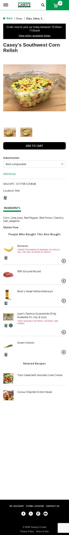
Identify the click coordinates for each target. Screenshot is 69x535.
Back (9, 18)
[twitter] (31, 514)
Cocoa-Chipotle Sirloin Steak (34, 392)
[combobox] (34, 164)
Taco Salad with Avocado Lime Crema (39, 375)
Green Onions (25, 342)
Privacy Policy (27, 531)
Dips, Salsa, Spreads (38, 18)
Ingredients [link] (12, 208)
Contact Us (52, 506)
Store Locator (35, 506)
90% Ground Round (29, 271)
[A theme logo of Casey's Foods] (24, 4)
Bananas (22, 246)
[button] (10, 132)
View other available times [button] (35, 35)
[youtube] (45, 514)
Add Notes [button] (9, 173)
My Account (17, 506)
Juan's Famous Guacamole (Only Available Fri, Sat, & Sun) (36, 315)
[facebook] (23, 514)
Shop (19, 18)
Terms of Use (42, 531)
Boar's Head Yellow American (35, 291)
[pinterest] (38, 514)
